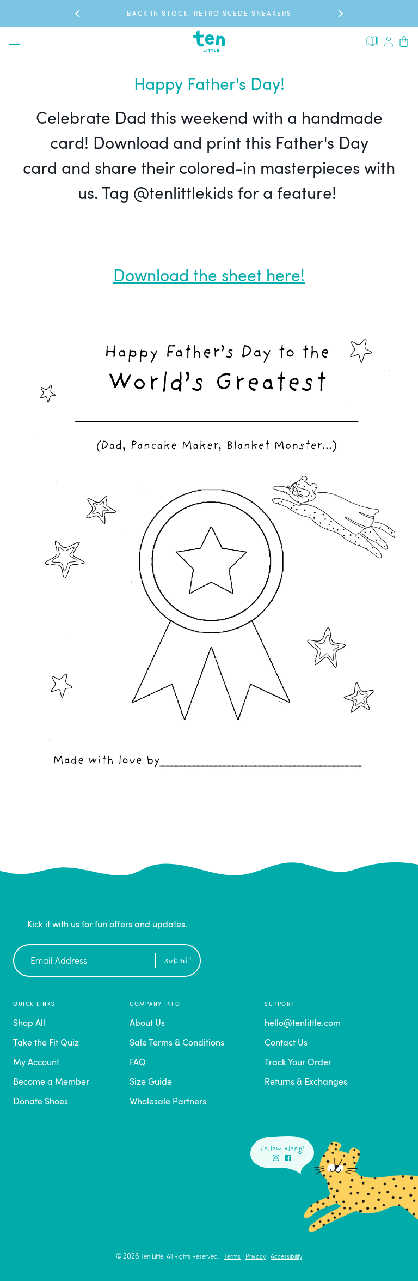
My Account (36, 1063)
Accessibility (286, 1257)
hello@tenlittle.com (303, 1023)
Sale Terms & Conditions (177, 1043)
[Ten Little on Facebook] (288, 1158)
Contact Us (286, 1043)
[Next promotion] (339, 13)
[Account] (388, 41)
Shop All (29, 1023)
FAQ (138, 1063)
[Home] (209, 41)
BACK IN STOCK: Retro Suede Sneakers (209, 14)
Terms (232, 1257)
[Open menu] (14, 41)
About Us (147, 1023)
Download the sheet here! (209, 277)
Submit (178, 961)
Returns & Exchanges (306, 1082)
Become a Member (51, 1082)
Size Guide (151, 1082)
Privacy (255, 1257)
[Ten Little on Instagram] (276, 1158)
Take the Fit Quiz (46, 1043)
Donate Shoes (40, 1102)
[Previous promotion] (78, 13)
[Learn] (372, 40)
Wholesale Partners (168, 1102)
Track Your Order (298, 1063)
